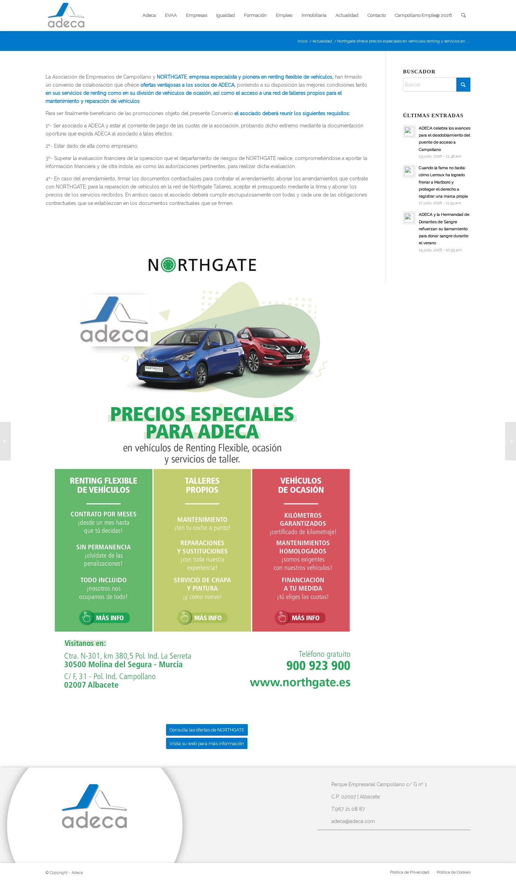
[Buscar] (463, 15)
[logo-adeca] (66, 15)
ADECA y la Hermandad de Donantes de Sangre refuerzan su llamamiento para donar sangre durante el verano (444, 228)
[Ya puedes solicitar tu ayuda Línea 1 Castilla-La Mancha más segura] (510, 441)
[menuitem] (149, 15)
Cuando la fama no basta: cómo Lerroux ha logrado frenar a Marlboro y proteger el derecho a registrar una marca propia (443, 182)
